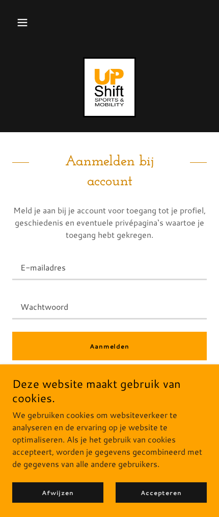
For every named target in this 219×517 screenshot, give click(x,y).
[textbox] (109, 266)
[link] (109, 87)
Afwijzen (58, 492)
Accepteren (161, 492)
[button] (22, 22)
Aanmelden (109, 346)
